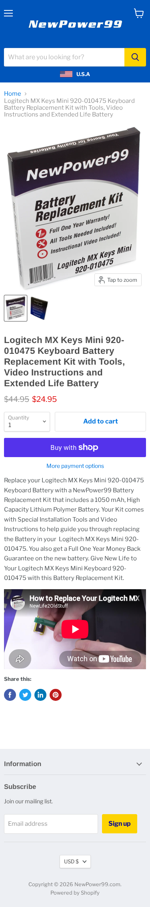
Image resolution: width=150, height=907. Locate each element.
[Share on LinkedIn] (40, 695)
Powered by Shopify (75, 892)
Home (12, 93)
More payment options (75, 466)
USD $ (71, 861)
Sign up (119, 823)
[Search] (135, 57)
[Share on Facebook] (10, 695)
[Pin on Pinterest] (56, 695)
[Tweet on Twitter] (25, 695)
